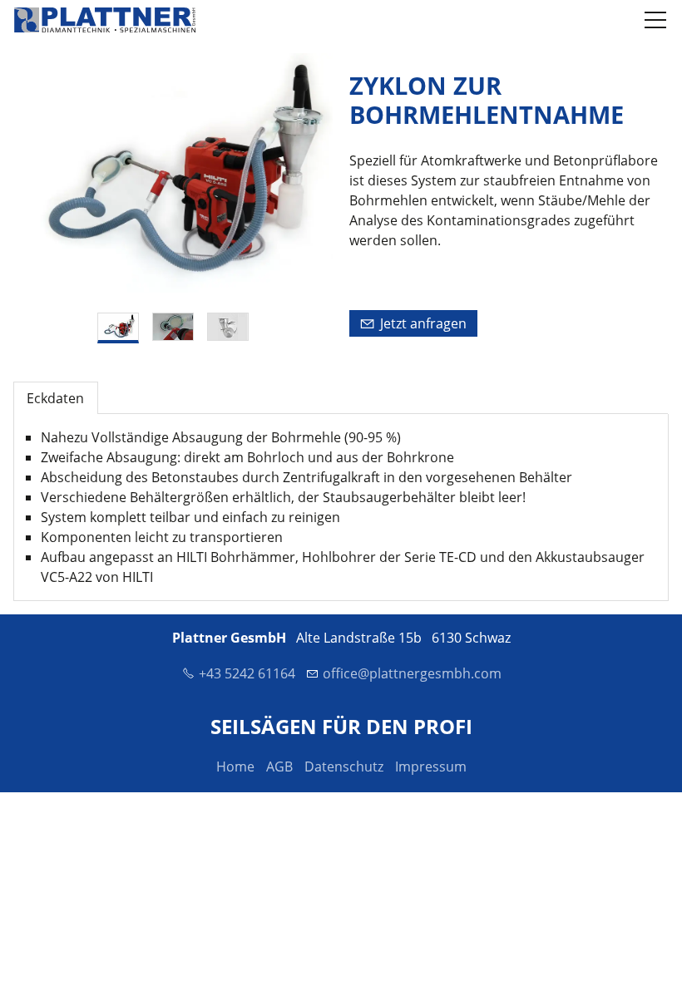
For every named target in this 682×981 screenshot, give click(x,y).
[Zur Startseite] (104, 20)
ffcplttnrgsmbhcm (416, 673)
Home (235, 766)
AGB (279, 766)
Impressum (431, 766)
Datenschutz (343, 766)
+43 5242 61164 (247, 673)
